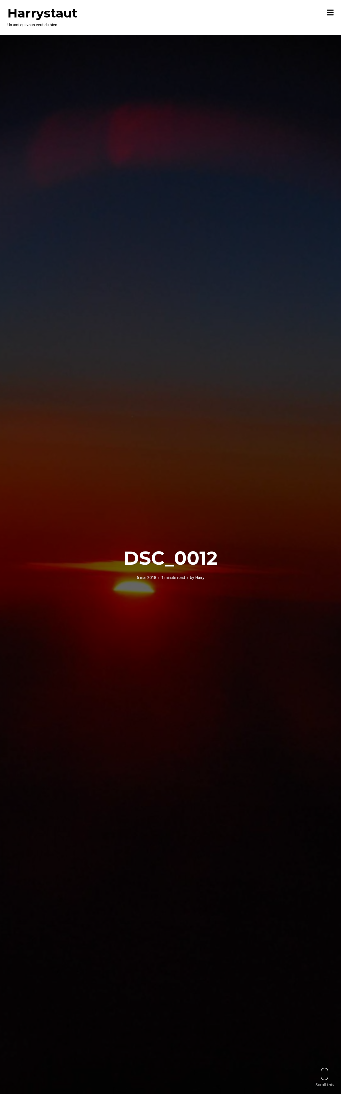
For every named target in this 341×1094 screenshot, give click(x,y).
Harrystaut (42, 13)
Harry (199, 577)
